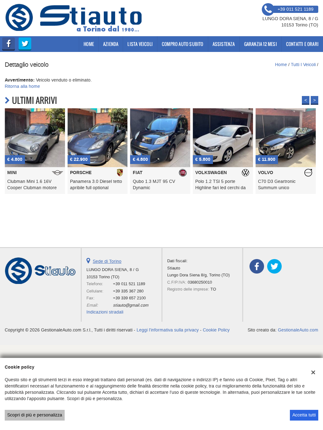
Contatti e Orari (302, 44)
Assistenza (224, 44)
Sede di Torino (107, 261)
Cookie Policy (216, 330)
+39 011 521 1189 (129, 283)
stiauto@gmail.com (130, 305)
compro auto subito (182, 44)
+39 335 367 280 (128, 291)
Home (89, 44)
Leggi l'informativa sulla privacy (168, 330)
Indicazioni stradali (104, 312)
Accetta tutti (304, 415)
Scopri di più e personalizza (34, 415)
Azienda (110, 44)
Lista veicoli (140, 44)
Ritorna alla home (22, 86)
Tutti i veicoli (303, 65)
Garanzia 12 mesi (260, 44)
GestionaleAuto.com (298, 330)
